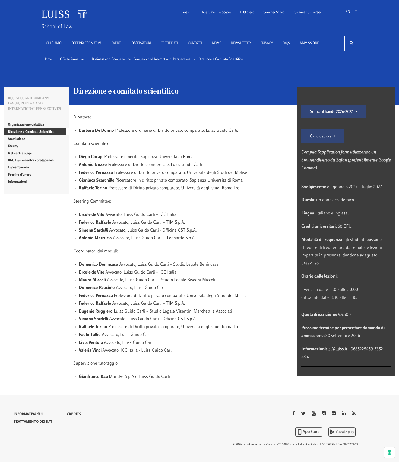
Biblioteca (247, 12)
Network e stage (20, 153)
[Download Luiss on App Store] (309, 432)
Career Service (18, 167)
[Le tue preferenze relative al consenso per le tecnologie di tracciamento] (389, 452)
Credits (74, 414)
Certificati (169, 43)
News (216, 43)
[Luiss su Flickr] (334, 414)
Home (47, 59)
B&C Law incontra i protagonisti (31, 160)
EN (347, 12)
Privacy (267, 43)
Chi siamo (53, 43)
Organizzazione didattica (26, 124)
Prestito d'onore (19, 175)
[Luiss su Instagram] (324, 414)
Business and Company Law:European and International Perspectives (34, 104)
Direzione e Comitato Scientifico (31, 132)
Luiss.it (186, 12)
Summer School (274, 12)
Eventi (116, 43)
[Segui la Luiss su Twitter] (304, 414)
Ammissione (309, 43)
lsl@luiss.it (338, 349)
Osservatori (141, 43)
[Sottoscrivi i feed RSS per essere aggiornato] (354, 414)
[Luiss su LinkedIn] (344, 414)
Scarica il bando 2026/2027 (331, 112)
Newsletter (241, 43)
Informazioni (17, 182)
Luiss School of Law (71, 22)
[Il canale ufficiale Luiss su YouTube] (314, 414)
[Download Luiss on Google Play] (342, 432)
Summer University (308, 12)
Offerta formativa (86, 43)
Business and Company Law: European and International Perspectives (141, 59)
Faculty (13, 146)
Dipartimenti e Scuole (216, 12)
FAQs (286, 43)
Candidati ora (320, 136)
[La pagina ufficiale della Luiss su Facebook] (294, 414)
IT (355, 12)
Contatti (195, 43)
